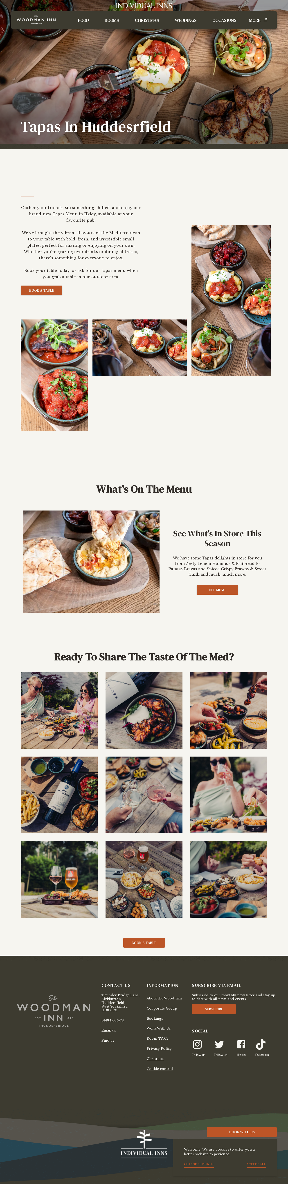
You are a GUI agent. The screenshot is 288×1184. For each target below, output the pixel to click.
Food (83, 20)
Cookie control (160, 1069)
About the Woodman (164, 998)
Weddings (186, 20)
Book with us (242, 1131)
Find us (107, 1041)
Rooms (112, 20)
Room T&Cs (157, 1039)
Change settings (199, 1164)
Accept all (256, 1164)
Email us (108, 1030)
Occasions (224, 20)
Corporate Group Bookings (162, 1013)
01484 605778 (112, 1020)
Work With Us (159, 1028)
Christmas (147, 20)
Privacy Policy (159, 1049)
